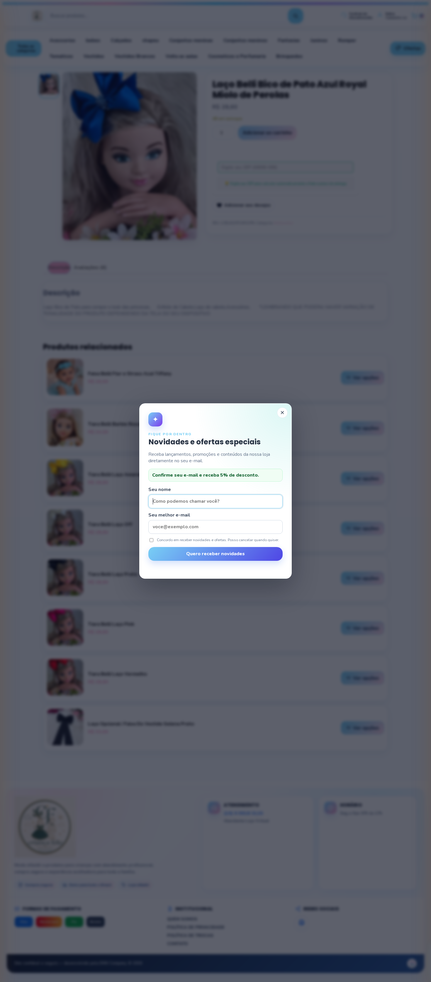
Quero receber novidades (215, 554)
